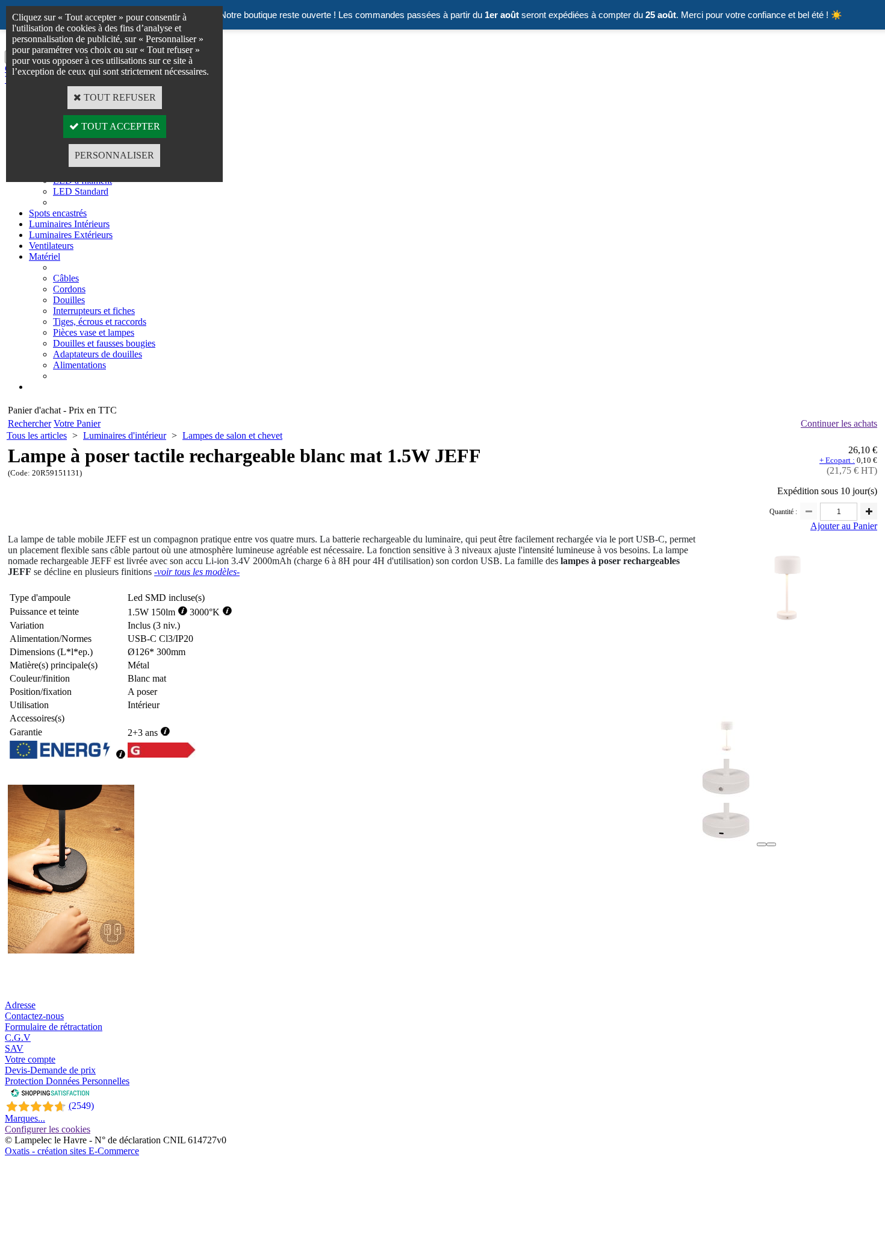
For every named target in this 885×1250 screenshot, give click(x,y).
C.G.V (18, 1037)
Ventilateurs (51, 245)
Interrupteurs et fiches (94, 311)
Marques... (25, 1118)
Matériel (44, 256)
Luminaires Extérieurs (71, 235)
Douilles (69, 300)
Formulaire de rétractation (53, 1027)
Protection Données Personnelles (67, 1081)
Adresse (20, 1005)
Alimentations (79, 365)
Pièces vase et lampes (93, 332)
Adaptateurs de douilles (97, 354)
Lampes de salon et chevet (232, 435)
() (81, 1106)
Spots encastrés (58, 213)
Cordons (69, 289)
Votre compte (30, 1059)
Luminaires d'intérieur (124, 435)
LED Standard (80, 191)
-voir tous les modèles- (197, 572)
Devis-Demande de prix (50, 1070)
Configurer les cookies (47, 1129)
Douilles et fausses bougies (104, 343)
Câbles (66, 278)
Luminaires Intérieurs (69, 224)
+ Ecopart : (837, 460)
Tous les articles (37, 435)
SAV (14, 1048)
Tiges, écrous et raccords (99, 321)
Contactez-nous (34, 1016)
